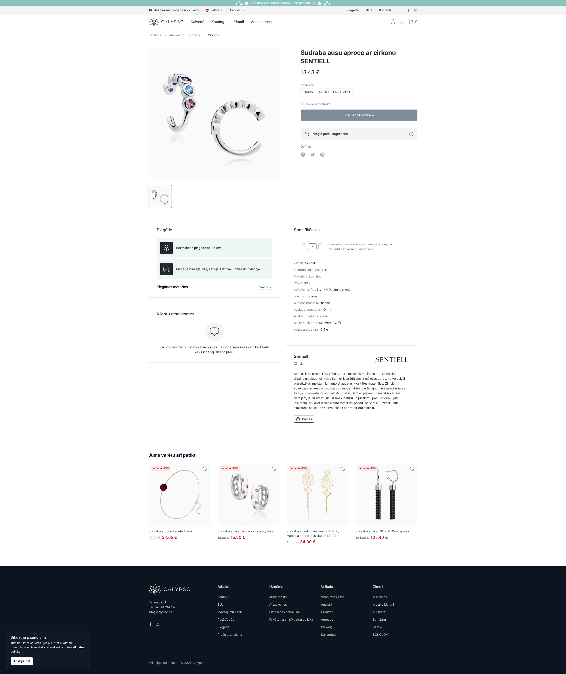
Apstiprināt (21, 661)
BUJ (369, 10)
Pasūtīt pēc (226, 619)
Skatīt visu (265, 287)
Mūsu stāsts (278, 597)
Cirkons (213, 35)
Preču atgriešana (230, 634)
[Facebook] (408, 10)
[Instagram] (415, 10)
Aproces (327, 619)
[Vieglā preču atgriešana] (411, 134)
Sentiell (378, 627)
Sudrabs (194, 35)
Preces (307, 419)
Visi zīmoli (380, 597)
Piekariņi (327, 627)
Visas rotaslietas (332, 597)
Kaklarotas (328, 634)
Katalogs (218, 21)
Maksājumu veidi (230, 612)
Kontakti (385, 10)
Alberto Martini (383, 604)
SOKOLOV (380, 634)
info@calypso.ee (160, 612)
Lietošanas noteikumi (284, 612)
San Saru (379, 619)
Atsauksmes (261, 21)
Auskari (174, 35)
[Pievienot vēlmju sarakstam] (205, 469)
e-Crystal (379, 612)
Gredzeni (327, 612)
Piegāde (353, 10)
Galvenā (197, 21)
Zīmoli (238, 21)
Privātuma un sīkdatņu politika (291, 619)
